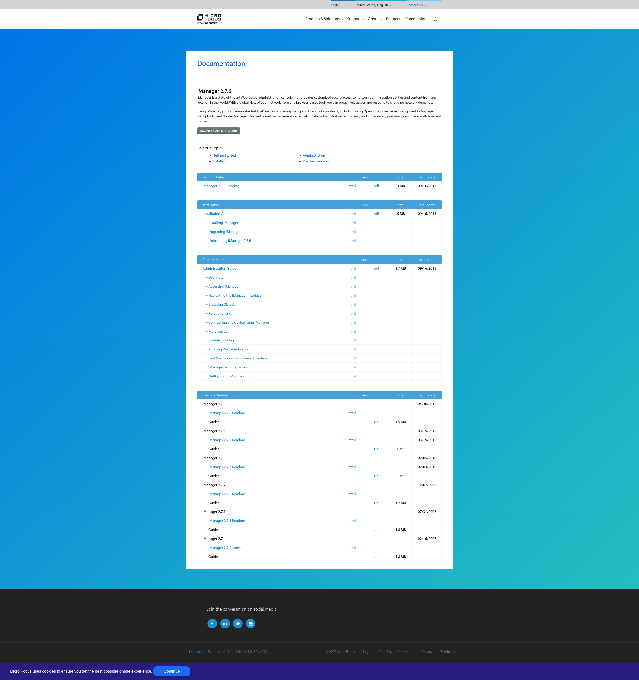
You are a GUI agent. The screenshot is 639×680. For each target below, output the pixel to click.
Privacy (427, 651)
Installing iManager (223, 222)
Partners (393, 19)
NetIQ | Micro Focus (226, 19)
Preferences (217, 331)
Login (335, 5)
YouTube (250, 624)
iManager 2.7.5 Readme (226, 412)
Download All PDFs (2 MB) (218, 131)
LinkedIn (225, 624)
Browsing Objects (222, 304)
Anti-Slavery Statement (396, 651)
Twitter (238, 624)
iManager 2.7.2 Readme (226, 493)
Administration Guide (219, 268)
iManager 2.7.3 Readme (226, 466)
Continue (172, 671)
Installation (221, 161)
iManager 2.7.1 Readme (226, 520)
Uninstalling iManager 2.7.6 (229, 240)
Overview (215, 277)
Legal (367, 651)
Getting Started (224, 155)
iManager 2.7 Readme (225, 547)
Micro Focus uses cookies (33, 671)
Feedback (448, 651)
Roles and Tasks (220, 313)
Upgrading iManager (224, 231)
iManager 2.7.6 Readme (221, 185)
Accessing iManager (224, 286)
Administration (314, 155)
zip (376, 421)
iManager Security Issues (227, 367)
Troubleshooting (221, 340)
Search (435, 18)
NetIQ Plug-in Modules (226, 376)
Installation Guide (216, 213)
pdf (376, 185)
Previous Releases (316, 161)
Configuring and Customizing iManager (238, 322)
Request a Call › (219, 651)
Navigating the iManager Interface (235, 295)
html (352, 185)
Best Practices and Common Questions (238, 358)
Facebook (212, 624)
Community (415, 19)
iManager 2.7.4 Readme (226, 439)
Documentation (221, 63)
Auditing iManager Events (228, 349)
